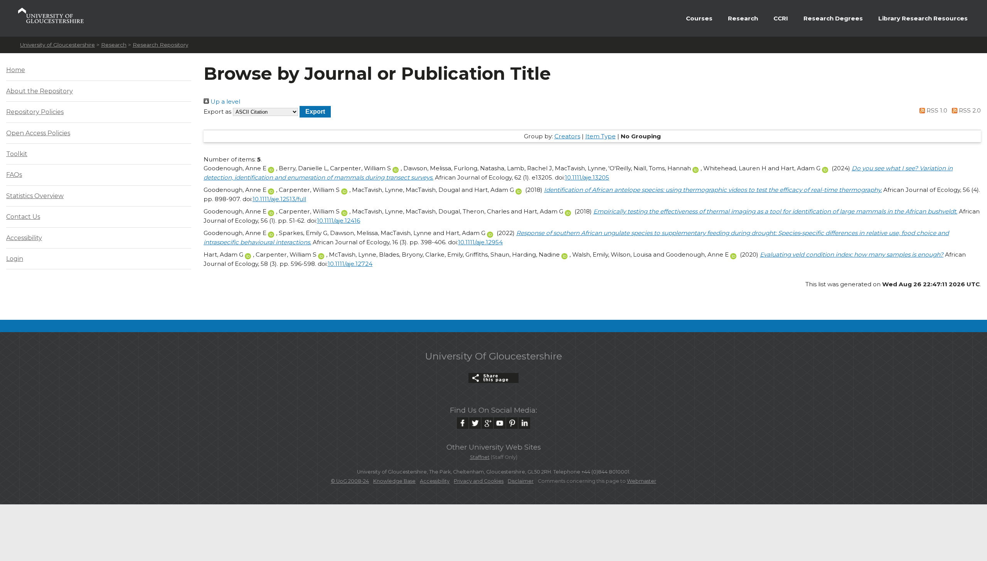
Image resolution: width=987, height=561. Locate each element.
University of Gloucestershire (57, 45)
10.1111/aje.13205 (587, 177)
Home (15, 70)
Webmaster (641, 481)
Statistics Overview (35, 196)
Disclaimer (521, 481)
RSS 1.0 (936, 110)
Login (14, 258)
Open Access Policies (38, 133)
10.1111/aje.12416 (338, 220)
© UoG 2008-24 (350, 481)
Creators (567, 136)
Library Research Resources (923, 18)
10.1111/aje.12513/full (279, 199)
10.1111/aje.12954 (480, 242)
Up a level (224, 101)
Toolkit (16, 154)
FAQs (14, 174)
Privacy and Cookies (479, 481)
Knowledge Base (394, 481)
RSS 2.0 (969, 110)
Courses (699, 18)
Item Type (600, 136)
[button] (315, 111)
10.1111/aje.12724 (350, 263)
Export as (217, 111)
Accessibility (24, 238)
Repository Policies (35, 112)
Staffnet (480, 457)
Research (743, 18)
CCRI (780, 18)
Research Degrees (833, 18)
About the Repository (39, 91)
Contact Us (23, 216)
